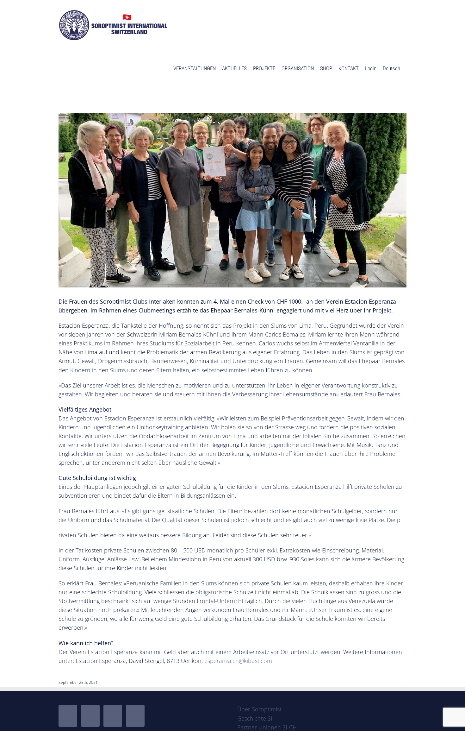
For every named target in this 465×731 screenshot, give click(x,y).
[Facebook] (68, 716)
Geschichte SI (254, 718)
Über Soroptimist (259, 709)
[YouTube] (90, 716)
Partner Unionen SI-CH (267, 727)
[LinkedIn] (135, 716)
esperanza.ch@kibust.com (238, 661)
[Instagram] (112, 716)
